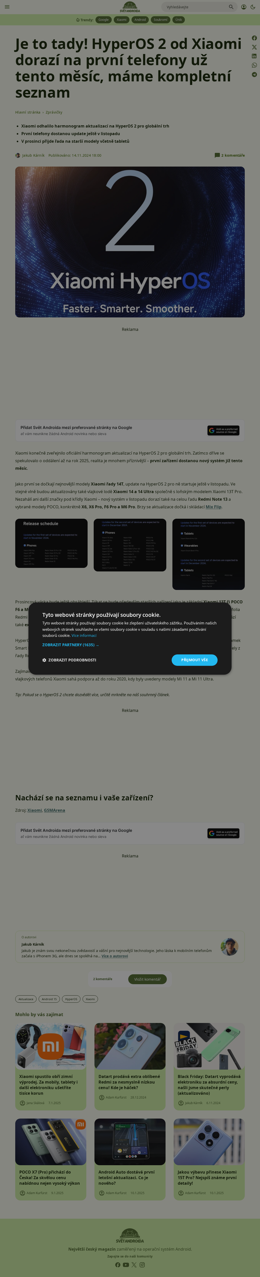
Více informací (84, 635)
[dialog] (130, 638)
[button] (130, 644)
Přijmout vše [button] (194, 659)
